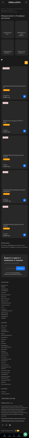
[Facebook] (2, 425)
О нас (2, 307)
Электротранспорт (6, 384)
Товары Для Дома (5, 380)
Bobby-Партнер (5, 298)
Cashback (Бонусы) (6, 303)
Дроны (3, 341)
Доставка (3, 296)
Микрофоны (4, 337)
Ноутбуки (3, 343)
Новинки (3, 327)
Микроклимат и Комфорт (7, 10)
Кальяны (3, 362)
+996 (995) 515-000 (8, 398)
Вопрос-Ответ (4, 301)
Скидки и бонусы (5, 305)
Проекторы (4, 349)
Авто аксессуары (5, 370)
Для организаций (5, 294)
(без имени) (4, 325)
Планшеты (4, 357)
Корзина (3, 391)
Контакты (3, 292)
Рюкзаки (3, 382)
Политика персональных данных (16, 418)
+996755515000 (5, 420)
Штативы (3, 339)
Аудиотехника (5, 355)
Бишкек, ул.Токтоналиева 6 (17, 420)
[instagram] (6, 425)
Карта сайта (4, 418)
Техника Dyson (5, 364)
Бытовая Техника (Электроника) (14, 8)
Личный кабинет (5, 393)
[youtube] (9, 425)
